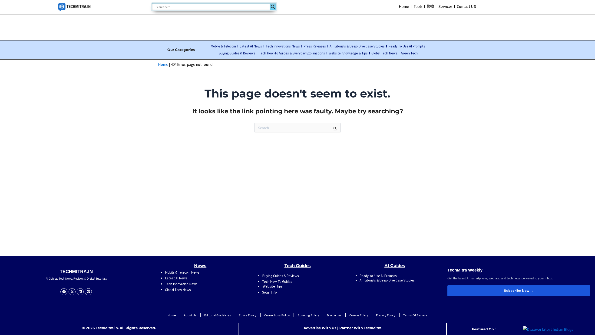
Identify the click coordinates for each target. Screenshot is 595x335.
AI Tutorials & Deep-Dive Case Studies (357, 46)
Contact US (466, 6)
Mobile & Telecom (223, 46)
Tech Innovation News (181, 284)
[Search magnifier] (273, 6)
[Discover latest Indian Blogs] (548, 329)
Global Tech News (384, 53)
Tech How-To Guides (277, 281)
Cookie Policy (358, 315)
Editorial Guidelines (217, 315)
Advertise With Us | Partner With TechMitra (342, 328)
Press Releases (315, 46)
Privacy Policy (385, 315)
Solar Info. (270, 292)
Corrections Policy (277, 315)
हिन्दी (430, 6)
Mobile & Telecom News (182, 272)
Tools (418, 6)
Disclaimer (334, 315)
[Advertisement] (297, 26)
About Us (190, 315)
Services (445, 6)
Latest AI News (251, 46)
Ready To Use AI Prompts (406, 46)
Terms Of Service (415, 315)
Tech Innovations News (283, 46)
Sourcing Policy (308, 315)
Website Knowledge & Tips (348, 53)
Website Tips (272, 286)
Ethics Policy (247, 315)
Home (404, 6)
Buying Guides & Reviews (236, 53)
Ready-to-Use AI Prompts (378, 276)
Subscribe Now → (519, 290)
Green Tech (409, 53)
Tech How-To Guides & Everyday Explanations (292, 53)
